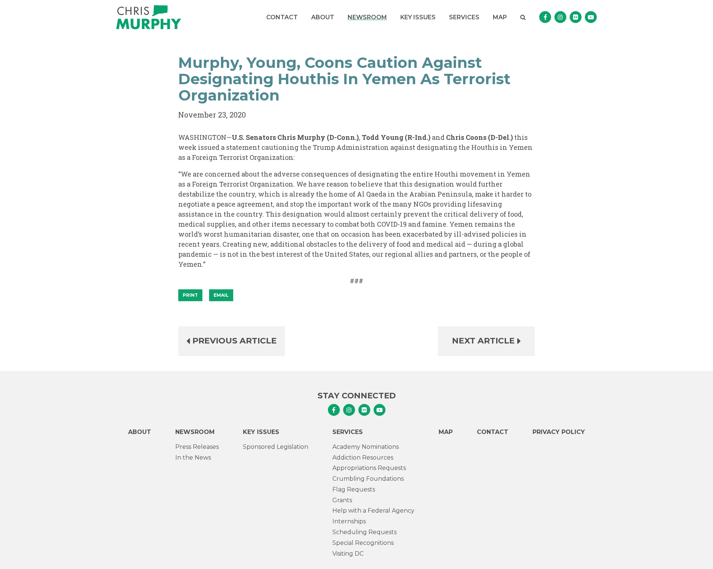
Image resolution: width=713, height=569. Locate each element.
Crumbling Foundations (368, 478)
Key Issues (418, 17)
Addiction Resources (362, 457)
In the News (193, 457)
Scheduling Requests (364, 532)
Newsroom (367, 17)
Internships (349, 521)
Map (500, 17)
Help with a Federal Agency (373, 510)
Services (464, 17)
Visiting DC (348, 553)
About (322, 17)
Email (221, 295)
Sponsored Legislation (275, 446)
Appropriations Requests (369, 467)
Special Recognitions (363, 542)
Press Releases (197, 446)
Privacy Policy (559, 431)
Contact (282, 17)
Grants (342, 500)
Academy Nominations (365, 446)
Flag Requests (353, 489)
